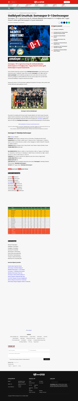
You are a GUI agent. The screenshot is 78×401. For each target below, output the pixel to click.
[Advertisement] (29, 294)
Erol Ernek (45, 336)
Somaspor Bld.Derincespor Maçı (39, 340)
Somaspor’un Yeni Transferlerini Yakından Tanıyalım (60, 47)
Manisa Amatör (32, 382)
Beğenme (15, 365)
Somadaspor (23, 340)
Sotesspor (36, 387)
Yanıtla (19, 365)
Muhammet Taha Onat (31, 338)
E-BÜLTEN (52, 378)
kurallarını (17, 359)
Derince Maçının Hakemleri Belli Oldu (16, 276)
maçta (25, 71)
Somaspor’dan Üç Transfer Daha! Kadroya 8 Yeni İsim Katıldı (27, 8)
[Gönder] (69, 382)
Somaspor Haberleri (23, 341)
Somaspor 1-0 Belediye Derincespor (16, 271)
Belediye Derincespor (24, 336)
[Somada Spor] (39, 2)
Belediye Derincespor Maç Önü (15, 273)
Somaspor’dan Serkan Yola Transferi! (59, 40)
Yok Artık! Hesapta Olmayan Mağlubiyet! (17, 278)
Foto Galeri (41, 382)
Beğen (10, 365)
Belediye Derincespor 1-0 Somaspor (16, 269)
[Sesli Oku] (59, 23)
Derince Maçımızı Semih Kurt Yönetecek (17, 279)
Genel (30, 381)
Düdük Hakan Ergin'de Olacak (15, 266)
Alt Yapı (30, 385)
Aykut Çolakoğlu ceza (14, 336)
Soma (12, 136)
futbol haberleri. (15, 338)
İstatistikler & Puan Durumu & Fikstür (21, 382)
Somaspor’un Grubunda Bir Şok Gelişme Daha (60, 43)
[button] (11, 8)
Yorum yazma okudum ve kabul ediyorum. (20, 359)
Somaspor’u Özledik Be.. (59, 29)
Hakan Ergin (22, 338)
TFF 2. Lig (30, 341)
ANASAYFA (9, 13)
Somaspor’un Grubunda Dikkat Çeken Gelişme (60, 50)
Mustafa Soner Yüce (41, 338)
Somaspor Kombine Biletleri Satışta (59, 36)
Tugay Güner (36, 341)
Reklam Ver (10, 384)
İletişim (9, 381)
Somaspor (17, 13)
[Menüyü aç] (9, 2)
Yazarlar (19, 386)
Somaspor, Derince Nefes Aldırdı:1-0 (16, 274)
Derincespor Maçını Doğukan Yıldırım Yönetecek (19, 281)
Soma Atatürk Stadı (15, 340)
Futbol (13, 13)
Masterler (30, 390)
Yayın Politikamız (11, 386)
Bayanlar (40, 390)
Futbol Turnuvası (32, 392)
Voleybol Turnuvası (42, 392)
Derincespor (39, 336)
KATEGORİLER (11, 378)
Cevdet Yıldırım (32, 336)
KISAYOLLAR (32, 378)
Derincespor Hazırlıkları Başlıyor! (15, 267)
